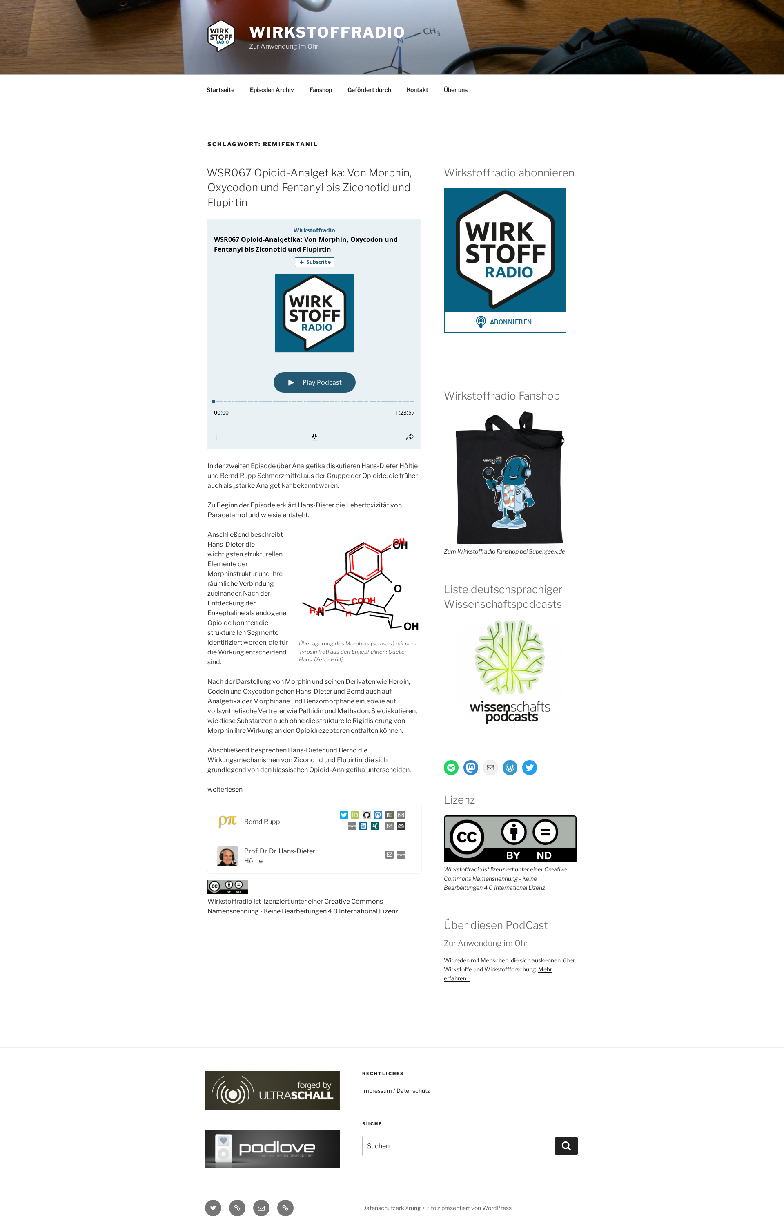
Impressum (377, 1090)
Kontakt (417, 89)
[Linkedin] (362, 827)
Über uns (456, 89)
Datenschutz (413, 1090)
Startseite (220, 89)
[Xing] (373, 827)
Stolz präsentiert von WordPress (469, 1207)
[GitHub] (365, 816)
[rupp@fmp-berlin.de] (399, 816)
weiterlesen (225, 789)
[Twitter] (342, 816)
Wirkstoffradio (327, 32)
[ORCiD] (353, 816)
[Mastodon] (376, 816)
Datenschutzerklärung (391, 1207)
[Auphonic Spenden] (399, 827)
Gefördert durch (369, 89)
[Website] (399, 856)
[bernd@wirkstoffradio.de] (388, 827)
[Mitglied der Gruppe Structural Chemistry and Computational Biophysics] (350, 827)
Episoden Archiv (272, 89)
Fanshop (321, 89)
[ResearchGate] (388, 816)
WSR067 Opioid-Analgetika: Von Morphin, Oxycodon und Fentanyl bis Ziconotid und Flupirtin (309, 187)
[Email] (388, 856)
